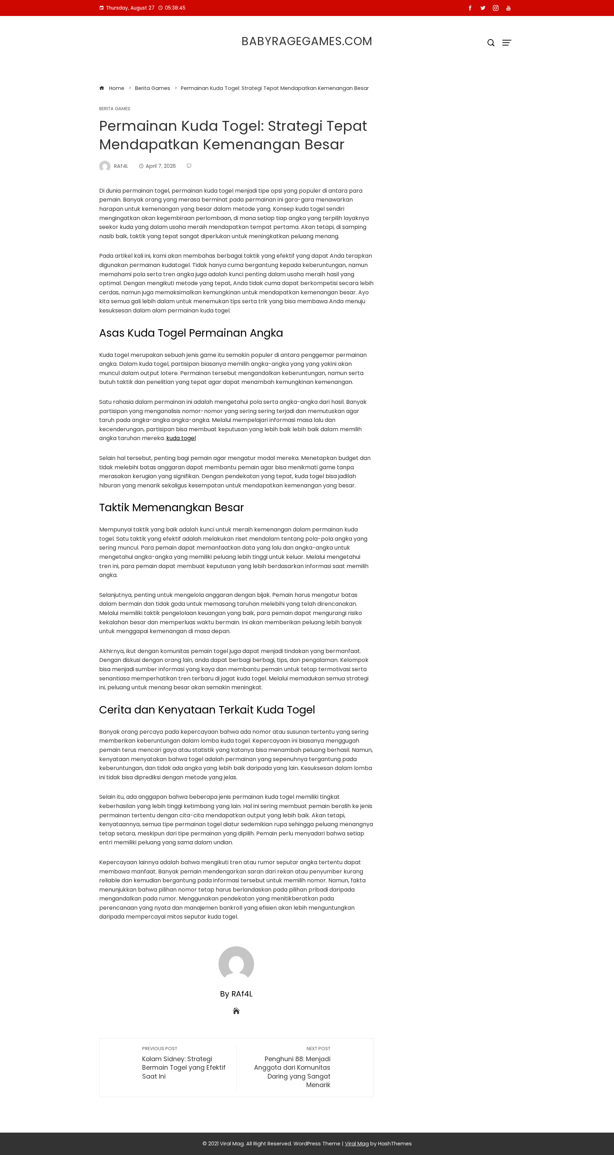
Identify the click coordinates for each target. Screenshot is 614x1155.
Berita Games (114, 109)
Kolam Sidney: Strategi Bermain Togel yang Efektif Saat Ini (184, 1063)
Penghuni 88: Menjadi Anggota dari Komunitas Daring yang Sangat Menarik (292, 1068)
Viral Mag (357, 1143)
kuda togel (181, 438)
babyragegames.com (307, 41)
